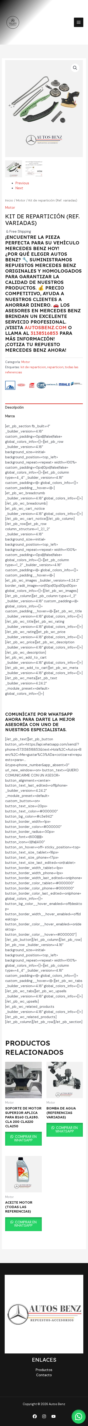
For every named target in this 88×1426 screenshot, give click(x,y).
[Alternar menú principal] (78, 22)
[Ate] (10, 385)
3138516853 (44, 333)
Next (19, 188)
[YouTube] (53, 1416)
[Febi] (32, 385)
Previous (22, 183)
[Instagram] (44, 1416)
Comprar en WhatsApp (25, 1139)
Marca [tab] (10, 416)
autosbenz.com (46, 327)
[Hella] (41, 385)
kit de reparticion (33, 367)
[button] (75, 68)
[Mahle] (64, 385)
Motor (20, 200)
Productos (44, 1370)
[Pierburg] (77, 385)
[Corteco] (21, 385)
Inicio (9, 200)
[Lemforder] (52, 385)
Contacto (44, 1375)
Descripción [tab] (14, 407)
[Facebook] (35, 1416)
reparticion (55, 367)
